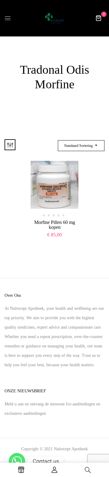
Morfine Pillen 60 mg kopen (54, 225)
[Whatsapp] (17, 461)
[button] (98, 18)
